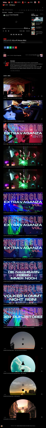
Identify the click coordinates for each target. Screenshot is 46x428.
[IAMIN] (37, 10)
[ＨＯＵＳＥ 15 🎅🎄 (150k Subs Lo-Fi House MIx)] (33, 24)
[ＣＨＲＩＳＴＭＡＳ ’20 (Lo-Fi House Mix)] (4, 55)
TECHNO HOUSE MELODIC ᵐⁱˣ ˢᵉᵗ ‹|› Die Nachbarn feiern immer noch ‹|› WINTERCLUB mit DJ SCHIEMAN (21, 281)
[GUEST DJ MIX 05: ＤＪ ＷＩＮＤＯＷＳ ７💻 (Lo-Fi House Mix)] (33, 33)
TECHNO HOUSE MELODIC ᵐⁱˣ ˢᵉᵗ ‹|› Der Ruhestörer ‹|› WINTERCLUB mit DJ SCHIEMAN (18, 327)
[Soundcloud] (32, 10)
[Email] (19, 70)
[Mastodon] (26, 10)
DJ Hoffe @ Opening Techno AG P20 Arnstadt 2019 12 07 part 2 (14, 189)
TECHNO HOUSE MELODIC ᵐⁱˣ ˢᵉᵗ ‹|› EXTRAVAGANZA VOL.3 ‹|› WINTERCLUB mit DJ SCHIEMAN (20, 235)
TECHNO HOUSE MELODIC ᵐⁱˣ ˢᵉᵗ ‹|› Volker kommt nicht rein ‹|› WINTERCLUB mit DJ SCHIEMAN (20, 304)
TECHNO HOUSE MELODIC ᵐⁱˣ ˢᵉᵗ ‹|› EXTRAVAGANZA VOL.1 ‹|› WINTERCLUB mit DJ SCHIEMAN (20, 212)
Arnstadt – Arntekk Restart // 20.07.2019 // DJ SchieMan (12, 98)
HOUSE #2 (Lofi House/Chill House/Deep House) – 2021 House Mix (14, 373)
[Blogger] (35, 10)
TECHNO (4, 12)
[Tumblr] (15, 70)
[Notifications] (41, 10)
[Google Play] (30, 10)
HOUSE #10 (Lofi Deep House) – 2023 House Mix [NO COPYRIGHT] (15, 350)
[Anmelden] (43, 10)
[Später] (39, 10)
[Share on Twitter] (8, 47)
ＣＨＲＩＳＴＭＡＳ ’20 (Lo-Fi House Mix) (14, 55)
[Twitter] (21, 10)
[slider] (14, 28)
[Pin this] (16, 47)
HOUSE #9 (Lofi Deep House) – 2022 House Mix (11, 396)
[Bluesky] (34, 10)
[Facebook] (19, 10)
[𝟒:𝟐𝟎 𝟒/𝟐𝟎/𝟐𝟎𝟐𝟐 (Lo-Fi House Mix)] (33, 28)
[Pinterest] (23, 10)
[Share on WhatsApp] (10, 47)
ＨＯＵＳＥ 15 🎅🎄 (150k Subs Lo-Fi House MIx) (39, 23)
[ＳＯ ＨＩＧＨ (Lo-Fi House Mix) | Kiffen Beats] (41, 55)
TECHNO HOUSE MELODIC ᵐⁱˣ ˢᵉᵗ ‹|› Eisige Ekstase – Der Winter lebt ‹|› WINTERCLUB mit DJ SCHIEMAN (21, 258)
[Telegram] (28, 10)
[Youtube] (25, 10)
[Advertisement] (23, 418)
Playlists (10, 12)
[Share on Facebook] (5, 47)
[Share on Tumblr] (13, 47)
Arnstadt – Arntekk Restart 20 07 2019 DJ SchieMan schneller (13, 121)
